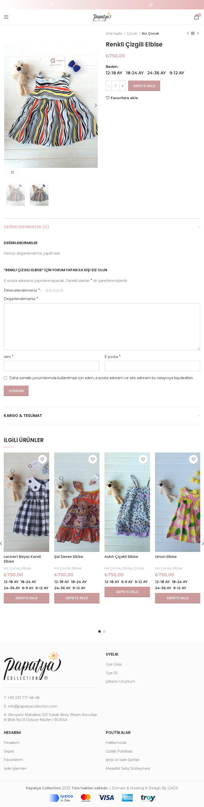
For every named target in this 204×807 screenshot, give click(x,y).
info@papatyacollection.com (32, 706)
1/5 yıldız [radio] (47, 290)
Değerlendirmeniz (21, 298)
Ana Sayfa (114, 33)
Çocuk (132, 33)
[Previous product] (187, 33)
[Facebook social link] (52, 4)
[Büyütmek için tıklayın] (12, 172)
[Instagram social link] (151, 4)
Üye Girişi (114, 664)
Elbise (26, 568)
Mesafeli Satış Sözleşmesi (128, 768)
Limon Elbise (166, 556)
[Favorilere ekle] (42, 459)
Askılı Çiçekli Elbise (121, 556)
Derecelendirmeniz (22, 290)
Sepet (9, 751)
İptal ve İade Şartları (123, 760)
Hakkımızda (116, 742)
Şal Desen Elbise (68, 556)
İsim (9, 356)
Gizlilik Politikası (119, 751)
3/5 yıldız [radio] (54, 290)
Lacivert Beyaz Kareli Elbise (22, 559)
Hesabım (11, 742)
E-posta (112, 356)
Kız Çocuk (150, 33)
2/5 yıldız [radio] (50, 290)
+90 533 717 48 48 (23, 697)
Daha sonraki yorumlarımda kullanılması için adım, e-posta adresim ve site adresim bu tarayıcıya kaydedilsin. (101, 378)
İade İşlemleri (15, 768)
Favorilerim (13, 760)
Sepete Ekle (144, 86)
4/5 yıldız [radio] (58, 290)
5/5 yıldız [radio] (61, 290)
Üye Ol (111, 673)
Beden (112, 66)
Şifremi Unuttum (120, 681)
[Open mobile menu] (6, 17)
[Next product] (197, 33)
